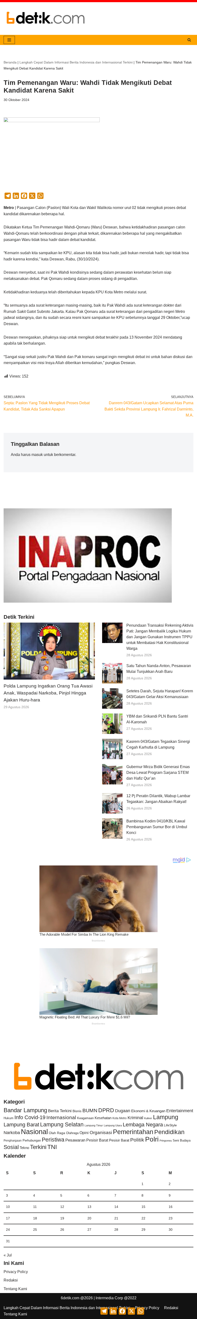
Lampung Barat (21, 1125)
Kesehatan (103, 1118)
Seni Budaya (182, 1140)
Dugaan (122, 1110)
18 (35, 1218)
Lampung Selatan (62, 1124)
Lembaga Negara (143, 1125)
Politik (137, 1139)
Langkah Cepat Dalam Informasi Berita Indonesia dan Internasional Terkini (76, 62)
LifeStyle (170, 1125)
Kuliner (148, 1118)
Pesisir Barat (97, 1140)
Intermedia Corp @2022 (116, 1298)
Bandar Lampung (25, 1110)
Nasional (34, 1132)
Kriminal (135, 1117)
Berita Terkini (60, 1111)
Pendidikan (169, 1132)
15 (143, 1207)
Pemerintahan (133, 1132)
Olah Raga (57, 1133)
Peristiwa (53, 1139)
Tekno (24, 1148)
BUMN (89, 1110)
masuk (37, 455)
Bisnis (77, 1111)
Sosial (11, 1147)
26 (62, 1229)
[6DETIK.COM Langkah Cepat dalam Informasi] (46, 19)
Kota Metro (119, 1118)
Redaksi (11, 1280)
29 (143, 1229)
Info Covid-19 (29, 1117)
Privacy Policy (16, 1272)
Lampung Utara (113, 1125)
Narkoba (12, 1132)
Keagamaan (85, 1118)
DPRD (106, 1110)
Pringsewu (166, 1140)
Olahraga (72, 1133)
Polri (152, 1139)
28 (116, 1229)
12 (62, 1207)
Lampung (165, 1117)
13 (89, 1207)
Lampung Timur (94, 1125)
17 (8, 1218)
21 (116, 1218)
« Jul (8, 1255)
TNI (52, 1146)
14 (116, 1207)
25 (35, 1229)
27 (89, 1229)
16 (170, 1207)
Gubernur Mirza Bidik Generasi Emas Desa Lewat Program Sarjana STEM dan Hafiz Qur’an (158, 772)
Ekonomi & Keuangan (148, 1111)
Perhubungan (32, 1140)
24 (8, 1229)
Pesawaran (75, 1140)
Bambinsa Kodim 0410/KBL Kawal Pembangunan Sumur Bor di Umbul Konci (156, 827)
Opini (84, 1132)
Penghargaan (13, 1140)
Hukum (8, 1118)
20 (89, 1218)
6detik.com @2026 (77, 1298)
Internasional (61, 1117)
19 (62, 1218)
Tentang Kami (15, 1289)
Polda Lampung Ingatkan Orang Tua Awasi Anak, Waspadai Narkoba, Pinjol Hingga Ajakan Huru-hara (48, 692)
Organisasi (101, 1132)
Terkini (38, 1147)
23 (170, 1218)
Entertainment (179, 1110)
